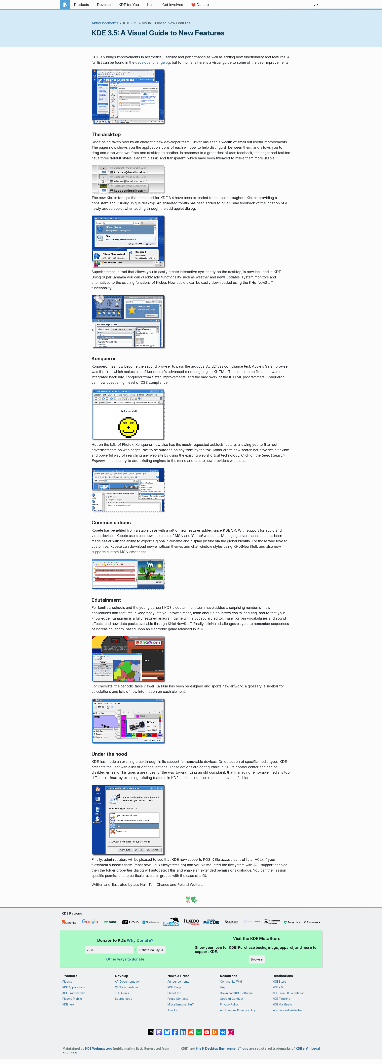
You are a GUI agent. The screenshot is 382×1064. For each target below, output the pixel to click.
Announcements (105, 23)
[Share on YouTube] (207, 1030)
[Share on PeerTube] (215, 1030)
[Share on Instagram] (231, 1030)
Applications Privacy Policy (238, 1010)
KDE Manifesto (282, 1004)
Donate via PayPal (151, 950)
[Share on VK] (223, 1030)
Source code (123, 998)
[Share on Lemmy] (199, 1030)
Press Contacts (178, 998)
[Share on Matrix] (151, 1030)
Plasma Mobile (72, 998)
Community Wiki (231, 981)
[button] (315, 5)
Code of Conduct (231, 998)
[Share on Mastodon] (159, 1030)
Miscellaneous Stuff (181, 1004)
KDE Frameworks (74, 993)
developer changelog (152, 62)
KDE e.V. (278, 987)
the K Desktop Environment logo (222, 1048)
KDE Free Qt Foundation (288, 993)
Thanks (172, 1010)
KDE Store (279, 981)
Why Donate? (140, 940)
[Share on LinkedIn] (183, 1030)
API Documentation (127, 981)
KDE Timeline (281, 998)
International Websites (287, 1010)
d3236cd (69, 1053)
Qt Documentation (127, 987)
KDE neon (68, 1004)
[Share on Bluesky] (167, 1030)
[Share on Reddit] (191, 1030)
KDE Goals (122, 993)
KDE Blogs (174, 987)
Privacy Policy (229, 1004)
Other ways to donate (125, 959)
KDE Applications (73, 987)
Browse (257, 959)
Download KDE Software (236, 993)
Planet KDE (175, 993)
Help (223, 987)
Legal (315, 1048)
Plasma (67, 981)
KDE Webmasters (98, 1048)
